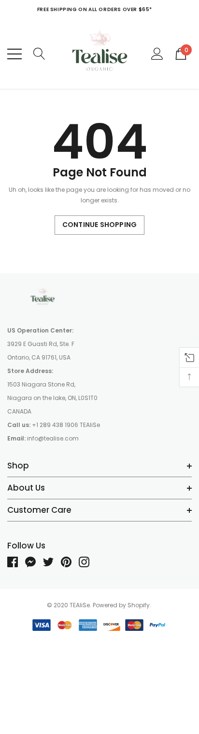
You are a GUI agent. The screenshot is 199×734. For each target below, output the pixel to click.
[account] (157, 53)
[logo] (99, 54)
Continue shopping (99, 224)
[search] (39, 53)
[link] (43, 297)
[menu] (14, 54)
